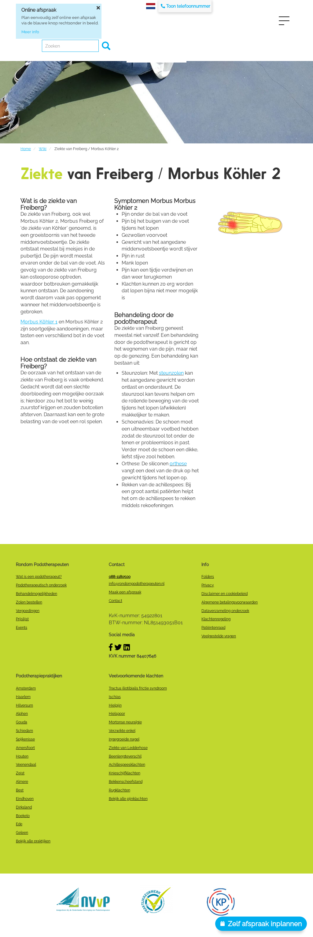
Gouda (21, 722)
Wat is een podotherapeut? (39, 577)
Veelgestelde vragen (218, 636)
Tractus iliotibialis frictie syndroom (138, 688)
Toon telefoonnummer (188, 6)
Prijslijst (22, 619)
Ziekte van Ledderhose (128, 748)
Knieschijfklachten (124, 773)
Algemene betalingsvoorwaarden (229, 602)
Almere (22, 782)
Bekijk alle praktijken (33, 841)
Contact (115, 601)
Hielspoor (117, 714)
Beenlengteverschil (125, 756)
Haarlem (23, 697)
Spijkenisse (25, 739)
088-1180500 (120, 577)
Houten (22, 756)
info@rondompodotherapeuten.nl (136, 584)
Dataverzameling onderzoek (225, 611)
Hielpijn (115, 705)
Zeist (20, 773)
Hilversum (24, 705)
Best (20, 790)
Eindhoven (25, 799)
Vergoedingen (27, 611)
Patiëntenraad (213, 627)
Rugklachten (119, 790)
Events (21, 627)
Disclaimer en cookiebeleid (224, 594)
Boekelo (23, 816)
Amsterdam (26, 688)
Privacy (207, 585)
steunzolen (171, 373)
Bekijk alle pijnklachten (128, 799)
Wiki (42, 149)
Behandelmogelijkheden (36, 594)
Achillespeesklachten (127, 764)
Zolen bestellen (29, 602)
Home (25, 149)
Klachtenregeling (215, 619)
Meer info (30, 32)
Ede (19, 824)
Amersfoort (25, 748)
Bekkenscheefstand (125, 782)
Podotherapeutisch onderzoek (41, 585)
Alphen (22, 714)
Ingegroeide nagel (124, 739)
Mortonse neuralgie (125, 722)
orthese (178, 464)
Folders (207, 577)
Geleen (22, 833)
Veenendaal (26, 764)
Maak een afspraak (125, 592)
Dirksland (24, 807)
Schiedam (24, 731)
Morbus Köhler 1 (38, 322)
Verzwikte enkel (122, 731)
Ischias (115, 697)
